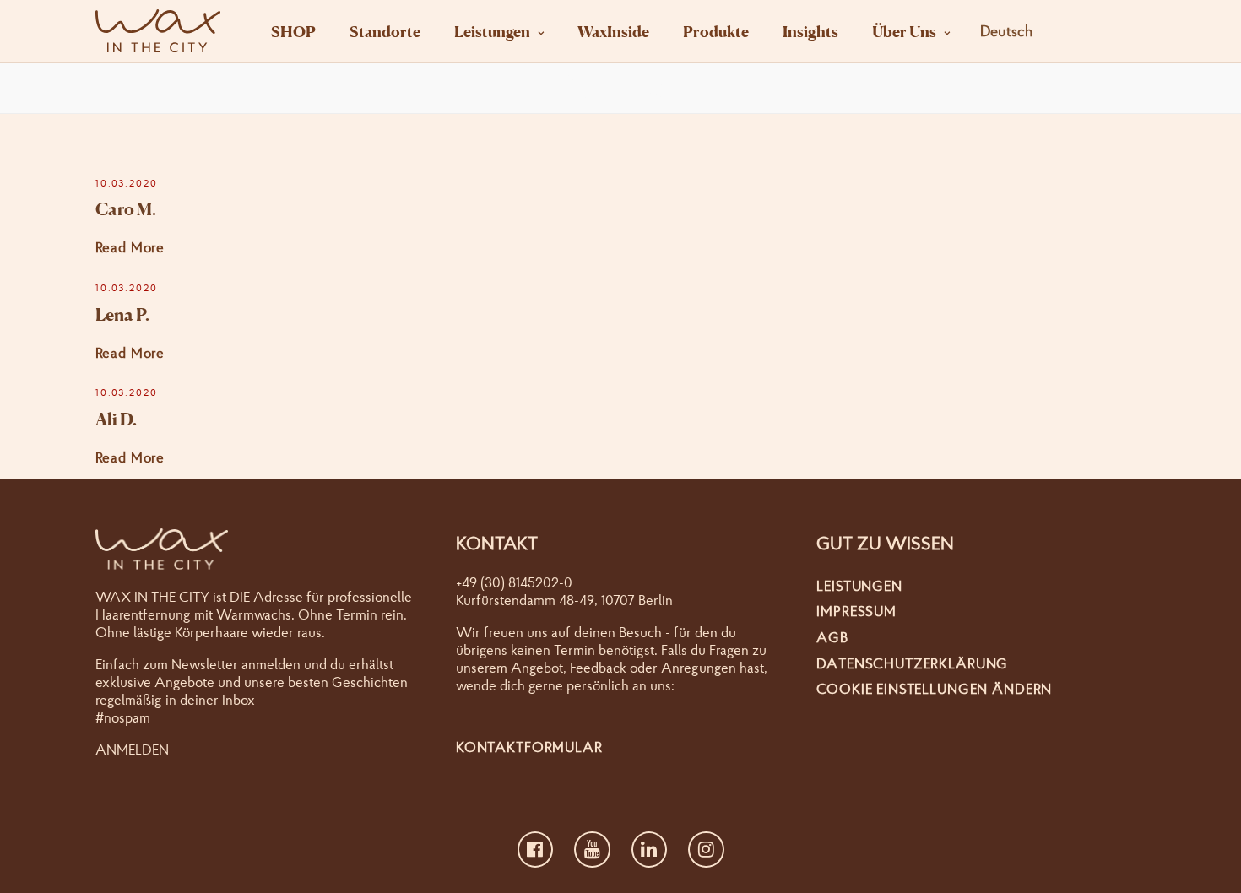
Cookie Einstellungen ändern (934, 688)
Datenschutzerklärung (912, 663)
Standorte (385, 31)
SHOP (293, 31)
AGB (832, 637)
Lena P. (122, 315)
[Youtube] (592, 850)
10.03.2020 (126, 183)
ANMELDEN (132, 749)
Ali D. (116, 419)
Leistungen (492, 31)
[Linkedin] (649, 850)
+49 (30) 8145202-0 (514, 582)
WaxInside (613, 31)
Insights (810, 31)
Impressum (856, 611)
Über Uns (904, 31)
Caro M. (125, 209)
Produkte (716, 31)
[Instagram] (706, 850)
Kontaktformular (529, 746)
